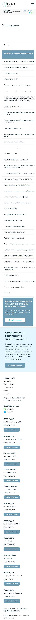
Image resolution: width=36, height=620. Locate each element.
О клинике (7, 381)
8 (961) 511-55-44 (9, 493)
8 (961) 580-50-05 (9, 443)
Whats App (10, 409)
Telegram (10, 412)
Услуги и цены (9, 384)
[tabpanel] (18, 172)
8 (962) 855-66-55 (9, 528)
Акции (6, 391)
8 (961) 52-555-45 (9, 476)
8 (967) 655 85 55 (9, 425)
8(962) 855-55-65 (9, 562)
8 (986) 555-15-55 (9, 510)
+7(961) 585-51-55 (27, 11)
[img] (31, 12)
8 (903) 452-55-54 (9, 579)
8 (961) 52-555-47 (9, 459)
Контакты (7, 394)
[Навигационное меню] (32, 4)
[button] (15, 320)
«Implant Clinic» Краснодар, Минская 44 (8, 11)
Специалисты (8, 387)
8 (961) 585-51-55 (9, 544)
